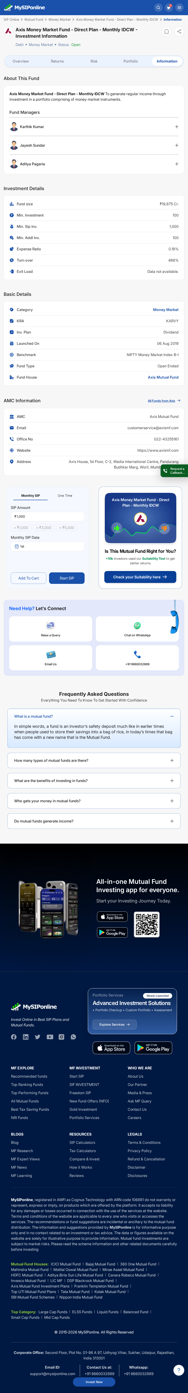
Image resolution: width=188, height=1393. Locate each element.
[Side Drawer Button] (179, 7)
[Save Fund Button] (166, 32)
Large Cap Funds (53, 1312)
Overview (21, 61)
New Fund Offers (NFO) (89, 1101)
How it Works (80, 1167)
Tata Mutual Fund (75, 1291)
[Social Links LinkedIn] (25, 1037)
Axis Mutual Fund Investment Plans (40, 1286)
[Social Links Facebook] (14, 1037)
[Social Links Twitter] (37, 1037)
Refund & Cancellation (146, 1159)
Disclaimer (137, 1167)
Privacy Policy (140, 1150)
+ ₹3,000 (43, 527)
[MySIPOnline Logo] (24, 7)
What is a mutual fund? (33, 716)
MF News (19, 1167)
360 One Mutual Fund (138, 1264)
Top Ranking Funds (27, 1084)
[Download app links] (112, 916)
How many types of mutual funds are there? (51, 760)
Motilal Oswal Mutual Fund (75, 1269)
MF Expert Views (25, 1159)
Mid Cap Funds (57, 1317)
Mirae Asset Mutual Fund (123, 1269)
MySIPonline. (89, 1332)
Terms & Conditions (144, 1142)
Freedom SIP (80, 1092)
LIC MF (56, 1280)
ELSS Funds (82, 1312)
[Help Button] (178, 1370)
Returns (57, 61)
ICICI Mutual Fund (66, 1264)
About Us (135, 1076)
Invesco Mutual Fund (28, 1280)
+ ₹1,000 (21, 527)
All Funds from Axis (161, 400)
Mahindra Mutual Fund (30, 1269)
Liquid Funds (108, 1312)
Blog (15, 1142)
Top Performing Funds (29, 1092)
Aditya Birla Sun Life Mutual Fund (75, 1275)
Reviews (76, 1175)
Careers (134, 1117)
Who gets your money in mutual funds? (47, 801)
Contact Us (137, 1109)
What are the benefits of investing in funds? (51, 780)
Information (167, 61)
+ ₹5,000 (66, 527)
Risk (94, 61)
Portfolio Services (84, 1117)
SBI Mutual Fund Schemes (33, 1297)
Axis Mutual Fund (163, 377)
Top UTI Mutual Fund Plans (33, 1291)
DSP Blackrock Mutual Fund (90, 1280)
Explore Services (112, 1024)
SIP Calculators (82, 1142)
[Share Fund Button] (179, 31)
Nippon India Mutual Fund (80, 1297)
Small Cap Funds (25, 1317)
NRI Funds (19, 1117)
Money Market (41, 44)
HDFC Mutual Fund (27, 1275)
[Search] (158, 7)
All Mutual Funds (25, 1101)
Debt (20, 44)
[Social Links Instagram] (61, 1037)
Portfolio (131, 61)
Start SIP (67, 578)
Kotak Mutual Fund (110, 1291)
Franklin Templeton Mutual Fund (101, 1286)
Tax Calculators (82, 1150)
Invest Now (94, 1382)
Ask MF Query (140, 1101)
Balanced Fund (135, 1312)
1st (22, 546)
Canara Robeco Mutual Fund (132, 1275)
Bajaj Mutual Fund (100, 1264)
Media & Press (140, 1092)
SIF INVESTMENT (84, 1084)
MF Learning (21, 1175)
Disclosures (137, 1175)
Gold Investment (83, 1109)
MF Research (22, 1150)
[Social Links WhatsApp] (73, 1037)
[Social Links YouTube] (49, 1037)
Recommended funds (29, 1076)
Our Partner (137, 1084)
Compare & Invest (84, 1159)
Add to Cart (28, 578)
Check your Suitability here (136, 577)
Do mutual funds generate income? (43, 821)
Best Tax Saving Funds (30, 1109)
